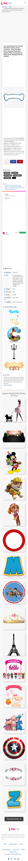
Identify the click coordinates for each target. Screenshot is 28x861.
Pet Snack (14, 172)
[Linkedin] (18, 859)
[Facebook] (13, 161)
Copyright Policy (13, 844)
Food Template (17, 175)
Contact (21, 844)
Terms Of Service (6, 849)
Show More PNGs (13, 819)
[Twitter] (8, 859)
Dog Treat (7, 172)
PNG (10, 7)
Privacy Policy (16, 849)
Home (5, 7)
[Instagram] (15, 859)
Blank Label (7, 178)
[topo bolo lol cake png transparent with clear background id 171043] (14, 670)
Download (23, 232)
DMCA (23, 849)
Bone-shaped (8, 175)
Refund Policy (13, 852)
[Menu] (25, 2)
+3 (14, 178)
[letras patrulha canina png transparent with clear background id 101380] (14, 800)
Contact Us (9, 385)
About (5, 844)
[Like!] (7, 162)
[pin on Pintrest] (23, 401)
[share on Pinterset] (20, 161)
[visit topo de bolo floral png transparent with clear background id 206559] (14, 774)
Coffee (7, 198)
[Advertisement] (14, 28)
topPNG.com (18, 854)
